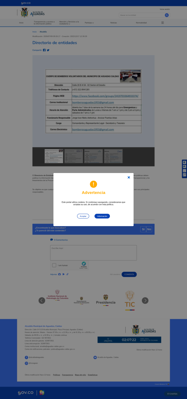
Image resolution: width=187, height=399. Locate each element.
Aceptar (83, 216)
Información (102, 216)
